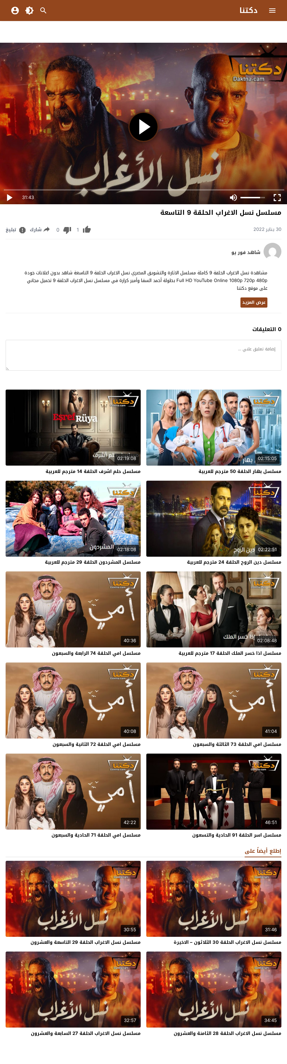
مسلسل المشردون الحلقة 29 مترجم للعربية (93, 562)
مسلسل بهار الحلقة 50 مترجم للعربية (239, 471)
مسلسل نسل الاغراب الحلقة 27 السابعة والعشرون (86, 1033)
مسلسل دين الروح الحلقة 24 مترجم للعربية (234, 562)
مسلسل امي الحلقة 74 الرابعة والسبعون (96, 653)
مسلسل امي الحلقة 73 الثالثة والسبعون (237, 744)
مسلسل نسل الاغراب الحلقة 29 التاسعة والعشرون (85, 942)
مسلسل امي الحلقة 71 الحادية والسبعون (96, 835)
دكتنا (248, 11)
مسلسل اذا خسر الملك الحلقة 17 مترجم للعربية (229, 653)
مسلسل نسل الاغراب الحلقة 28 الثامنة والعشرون (227, 1033)
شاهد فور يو (245, 252)
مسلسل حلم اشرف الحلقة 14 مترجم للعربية (93, 471)
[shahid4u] (272, 258)
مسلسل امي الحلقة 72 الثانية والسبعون (96, 744)
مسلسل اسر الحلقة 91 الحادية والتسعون (236, 835)
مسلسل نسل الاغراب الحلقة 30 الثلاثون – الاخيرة (227, 942)
